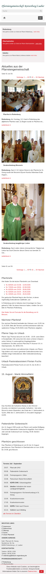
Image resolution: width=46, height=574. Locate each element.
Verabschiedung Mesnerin (13, 165)
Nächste (41, 77)
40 (28, 77)
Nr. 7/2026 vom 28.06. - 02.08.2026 (18, 287)
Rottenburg (7, 562)
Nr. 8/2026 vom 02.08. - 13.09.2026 (18, 285)
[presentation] (23, 33)
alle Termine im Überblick (12, 513)
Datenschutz (32, 571)
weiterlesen (6, 125)
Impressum (7, 526)
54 (37, 77)
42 (32, 77)
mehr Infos (36, 32)
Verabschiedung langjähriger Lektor (16, 243)
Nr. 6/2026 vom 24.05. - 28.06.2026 (18, 289)
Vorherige (20, 77)
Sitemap (6, 530)
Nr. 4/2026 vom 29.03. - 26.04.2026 (18, 294)
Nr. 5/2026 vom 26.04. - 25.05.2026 (18, 292)
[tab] (23, 33)
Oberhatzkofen (8, 564)
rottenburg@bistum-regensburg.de (15, 555)
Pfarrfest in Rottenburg (12, 114)
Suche (5, 532)
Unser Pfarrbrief (8, 534)
